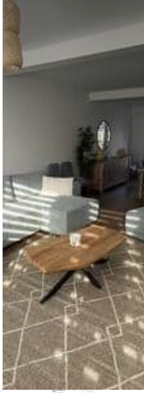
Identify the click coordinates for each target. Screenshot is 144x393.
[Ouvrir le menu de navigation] (1, 1)
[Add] (84, 391)
